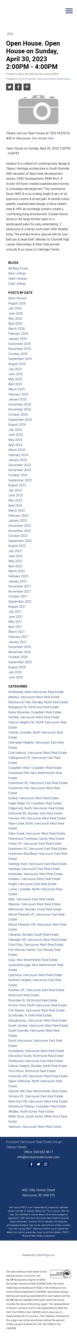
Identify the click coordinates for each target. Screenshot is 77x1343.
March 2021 (16, 631)
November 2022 (19, 531)
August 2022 (17, 546)
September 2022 (20, 541)
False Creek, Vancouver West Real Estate (36, 833)
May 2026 (15, 318)
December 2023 (19, 465)
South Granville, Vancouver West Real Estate (44, 79)
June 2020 (15, 677)
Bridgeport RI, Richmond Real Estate (33, 707)
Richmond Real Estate (23, 995)
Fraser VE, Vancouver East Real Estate (34, 843)
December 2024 (19, 404)
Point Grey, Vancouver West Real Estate (35, 944)
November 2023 (19, 470)
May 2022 (15, 561)
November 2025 (19, 349)
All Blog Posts (18, 268)
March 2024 (16, 450)
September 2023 (20, 480)
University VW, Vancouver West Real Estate (38, 1076)
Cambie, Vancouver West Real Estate (33, 717)
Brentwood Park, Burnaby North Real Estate (38, 702)
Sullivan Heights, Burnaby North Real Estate (37, 1066)
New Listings (17, 273)
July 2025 (15, 369)
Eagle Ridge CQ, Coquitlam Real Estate (35, 803)
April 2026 (15, 323)
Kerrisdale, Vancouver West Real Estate (35, 874)
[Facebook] (31, 1164)
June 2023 (15, 495)
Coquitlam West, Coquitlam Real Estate (35, 767)
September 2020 (20, 662)
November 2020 (19, 652)
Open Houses (17, 278)
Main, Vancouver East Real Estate (31, 899)
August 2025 (17, 364)
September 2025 (20, 359)
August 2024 (17, 424)
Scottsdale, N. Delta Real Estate (30, 1015)
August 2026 (17, 303)
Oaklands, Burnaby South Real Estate (33, 934)
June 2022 (15, 556)
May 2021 (15, 621)
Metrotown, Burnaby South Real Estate (35, 909)
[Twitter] (38, 1164)
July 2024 (15, 429)
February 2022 (18, 576)
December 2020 (19, 647)
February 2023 (18, 515)
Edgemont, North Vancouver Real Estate (36, 808)
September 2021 (20, 601)
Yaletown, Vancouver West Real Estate (34, 1126)
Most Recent (17, 298)
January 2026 (17, 338)
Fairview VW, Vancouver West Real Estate (37, 818)
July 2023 (15, 490)
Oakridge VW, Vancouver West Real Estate (37, 939)
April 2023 (15, 505)
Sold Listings (17, 283)
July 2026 (15, 308)
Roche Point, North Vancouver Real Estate (37, 1005)
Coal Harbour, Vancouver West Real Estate (37, 752)
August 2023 (17, 485)
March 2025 (16, 389)
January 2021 (17, 642)
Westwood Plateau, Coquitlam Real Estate (37, 1106)
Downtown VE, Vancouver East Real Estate (38, 783)
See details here (43, 138)
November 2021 (19, 591)
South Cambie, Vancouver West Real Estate (38, 1025)
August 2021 (17, 606)
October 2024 (18, 414)
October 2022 (18, 535)
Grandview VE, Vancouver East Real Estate (37, 848)
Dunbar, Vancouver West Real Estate (33, 798)
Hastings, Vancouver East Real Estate (34, 869)
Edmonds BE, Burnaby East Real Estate (35, 813)
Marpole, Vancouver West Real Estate (34, 904)
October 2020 (18, 657)
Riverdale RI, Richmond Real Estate (32, 1000)
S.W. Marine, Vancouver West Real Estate (36, 1010)
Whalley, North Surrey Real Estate (31, 1111)
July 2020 (15, 672)
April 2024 (15, 445)
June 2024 (15, 434)
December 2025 (19, 344)
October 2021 (18, 596)
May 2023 (15, 500)
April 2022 (15, 566)
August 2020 (17, 667)
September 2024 (20, 419)
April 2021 (15, 627)
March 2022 (16, 571)
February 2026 (18, 333)
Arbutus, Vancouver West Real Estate (34, 697)
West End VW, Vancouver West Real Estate (38, 1101)
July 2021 (15, 611)
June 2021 (15, 616)
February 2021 (18, 637)
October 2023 (18, 475)
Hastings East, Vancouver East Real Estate (37, 864)
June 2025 (15, 374)
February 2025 (18, 394)
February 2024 (18, 455)
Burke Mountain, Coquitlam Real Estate (34, 712)
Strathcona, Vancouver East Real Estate (35, 1061)
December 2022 (19, 525)
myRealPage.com (45, 1255)
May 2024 (15, 440)
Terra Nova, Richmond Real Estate (32, 1071)
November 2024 (19, 409)
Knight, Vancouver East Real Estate (32, 884)
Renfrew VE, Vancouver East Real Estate (36, 990)
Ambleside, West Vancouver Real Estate (36, 692)
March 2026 (16, 328)
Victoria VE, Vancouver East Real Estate (35, 1096)
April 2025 (15, 384)
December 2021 (19, 586)
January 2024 (17, 460)
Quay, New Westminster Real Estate (33, 960)
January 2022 (17, 581)
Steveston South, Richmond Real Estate (36, 1056)
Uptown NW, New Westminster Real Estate (37, 1091)
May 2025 (15, 379)
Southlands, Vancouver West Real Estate (36, 1051)
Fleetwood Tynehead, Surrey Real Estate (36, 838)
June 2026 (15, 313)
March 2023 (16, 510)
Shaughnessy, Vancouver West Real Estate (37, 1020)
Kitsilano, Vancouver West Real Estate (34, 879)
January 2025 (17, 399)
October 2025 (18, 354)
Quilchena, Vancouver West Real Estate (35, 975)
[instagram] (45, 1164)
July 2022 (15, 551)
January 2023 (17, 520)
